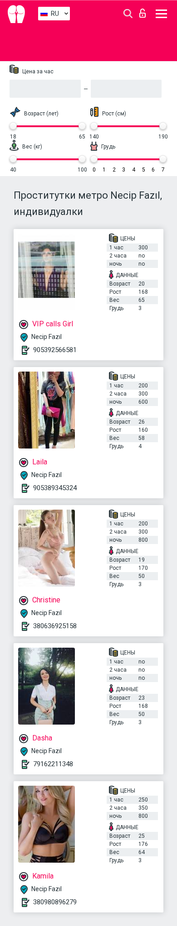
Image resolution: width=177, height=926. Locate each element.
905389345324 (55, 488)
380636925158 (55, 626)
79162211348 (53, 764)
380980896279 (55, 902)
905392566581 (55, 350)
